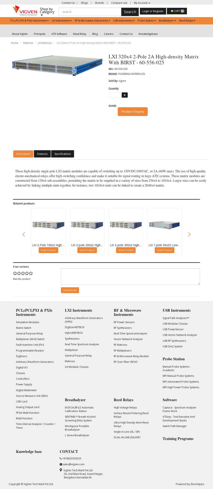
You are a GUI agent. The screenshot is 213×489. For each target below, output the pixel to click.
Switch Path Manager (175, 426)
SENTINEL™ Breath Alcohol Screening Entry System (80, 418)
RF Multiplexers (122, 350)
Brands (99, 3)
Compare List (119, 3)
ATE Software (59, 34)
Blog (95, 34)
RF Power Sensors (124, 322)
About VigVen (20, 34)
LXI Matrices (45, 43)
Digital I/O (22, 367)
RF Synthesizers (123, 328)
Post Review (70, 290)
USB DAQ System (173, 346)
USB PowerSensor (173, 329)
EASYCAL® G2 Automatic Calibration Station (79, 409)
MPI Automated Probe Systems (181, 381)
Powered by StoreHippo (190, 484)
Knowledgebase (148, 34)
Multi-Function (24, 418)
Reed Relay (79, 34)
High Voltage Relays (125, 407)
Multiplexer (71, 350)
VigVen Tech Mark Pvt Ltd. (38, 484)
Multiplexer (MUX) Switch (30, 339)
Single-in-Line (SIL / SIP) (127, 432)
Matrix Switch (23, 328)
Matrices (28, 43)
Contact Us (68, 3)
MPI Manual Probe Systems (178, 376)
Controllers (22, 379)
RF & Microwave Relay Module (131, 356)
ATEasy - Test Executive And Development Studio (179, 418)
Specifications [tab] (62, 154)
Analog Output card (27, 407)
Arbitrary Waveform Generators (35, 362)
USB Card (21, 401)
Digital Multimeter (26, 390)
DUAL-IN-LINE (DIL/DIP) (127, 437)
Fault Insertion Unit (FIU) (30, 345)
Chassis (20, 373)
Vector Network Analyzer (128, 339)
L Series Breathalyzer (77, 435)
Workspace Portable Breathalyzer (77, 427)
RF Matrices (120, 345)
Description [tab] (23, 154)
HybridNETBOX (74, 333)
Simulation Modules (27, 322)
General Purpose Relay (29, 333)
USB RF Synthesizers (174, 341)
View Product (48, 250)
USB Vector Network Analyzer (180, 335)
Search (130, 11)
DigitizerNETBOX (74, 327)
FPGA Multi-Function (27, 413)
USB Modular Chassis (175, 323)
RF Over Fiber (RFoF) (125, 362)
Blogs (84, 3)
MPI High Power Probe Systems (181, 387)
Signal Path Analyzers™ (176, 318)
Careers (108, 34)
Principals (39, 34)
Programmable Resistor (30, 350)
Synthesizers (72, 338)
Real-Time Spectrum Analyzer (82, 344)
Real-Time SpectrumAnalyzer (130, 333)
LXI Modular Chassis (76, 367)
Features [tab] (42, 154)
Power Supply (24, 384)
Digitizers (21, 356)
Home (14, 43)
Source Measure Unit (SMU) (32, 396)
